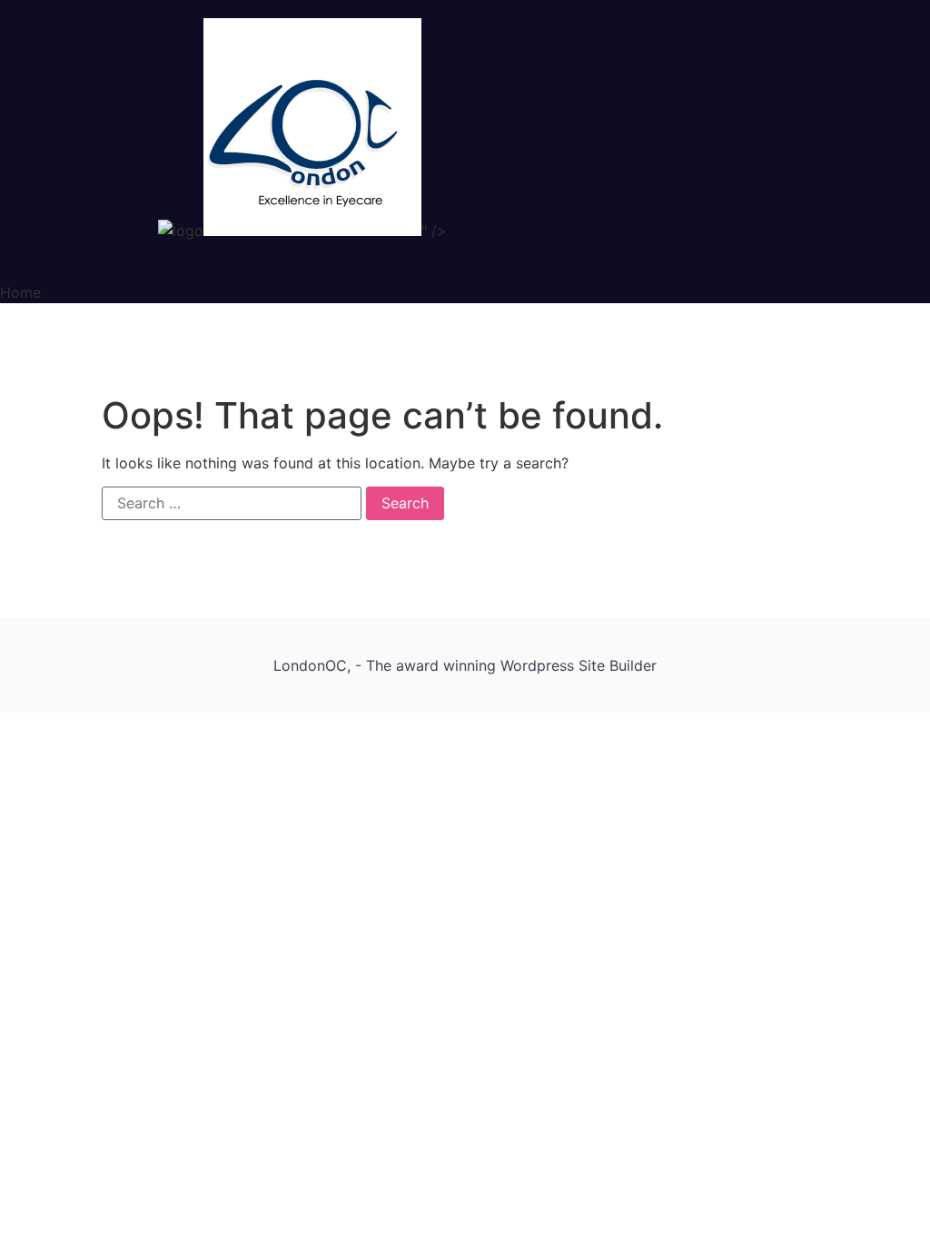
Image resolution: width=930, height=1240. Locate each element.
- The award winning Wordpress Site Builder (506, 665)
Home (20, 292)
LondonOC (310, 665)
